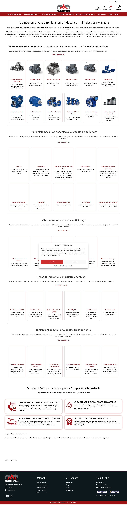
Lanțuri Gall (41, 166)
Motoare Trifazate (35, 79)
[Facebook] (7, 496)
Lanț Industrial (85, 170)
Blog (67, 485)
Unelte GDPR (100, 482)
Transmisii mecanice (43, 485)
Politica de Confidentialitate (104, 487)
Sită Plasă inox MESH (17, 310)
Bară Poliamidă (110, 310)
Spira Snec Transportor (17, 364)
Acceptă (51, 262)
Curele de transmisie (18, 202)
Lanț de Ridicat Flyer (63, 205)
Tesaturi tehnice (41, 490)
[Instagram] (11, 496)
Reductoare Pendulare (54, 112)
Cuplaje (18, 166)
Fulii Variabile (86, 202)
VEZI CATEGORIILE (58, 55)
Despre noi (69, 482)
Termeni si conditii (67, 266)
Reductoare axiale (35, 112)
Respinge (75, 262)
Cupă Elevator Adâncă (73, 364)
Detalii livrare (70, 490)
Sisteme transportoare (43, 493)
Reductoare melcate (17, 112)
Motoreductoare (41, 482)
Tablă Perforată (91, 310)
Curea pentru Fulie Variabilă (108, 202)
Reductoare (108, 79)
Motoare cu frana (90, 79)
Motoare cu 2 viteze (71, 79)
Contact (68, 487)
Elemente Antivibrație (108, 259)
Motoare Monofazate (53, 79)
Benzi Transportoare (110, 364)
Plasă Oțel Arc (72, 310)
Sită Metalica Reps (35, 310)
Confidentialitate (58, 266)
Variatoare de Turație (91, 112)
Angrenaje (41, 202)
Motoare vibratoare (42, 487)
